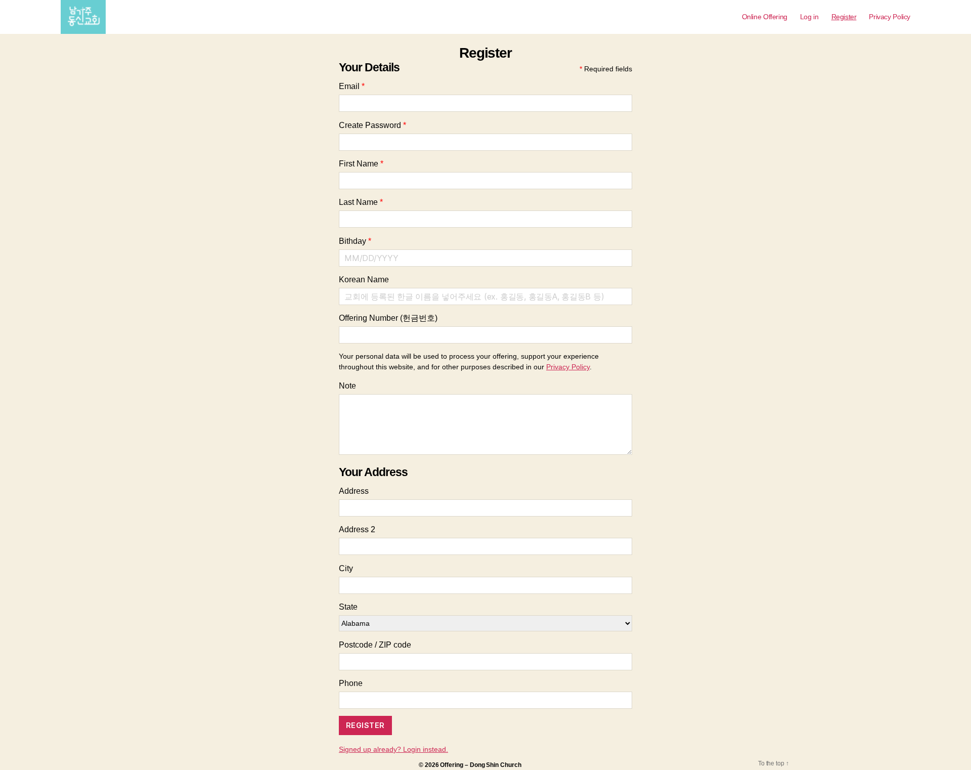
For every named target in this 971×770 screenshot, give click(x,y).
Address (354, 491)
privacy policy (568, 367)
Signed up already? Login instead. (393, 749)
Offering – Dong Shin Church (480, 764)
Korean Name (364, 279)
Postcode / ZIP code (375, 644)
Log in (809, 17)
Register (844, 17)
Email (352, 86)
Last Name (361, 202)
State (348, 607)
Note (347, 385)
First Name (361, 163)
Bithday (355, 241)
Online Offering (764, 17)
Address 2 (357, 529)
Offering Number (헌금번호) (388, 318)
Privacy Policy (889, 17)
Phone (351, 683)
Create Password (372, 125)
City (346, 568)
